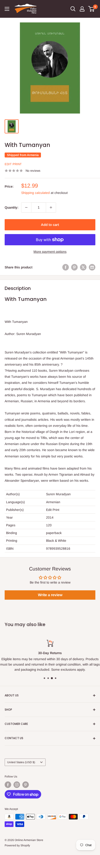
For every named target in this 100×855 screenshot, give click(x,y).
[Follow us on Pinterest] (25, 784)
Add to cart (50, 225)
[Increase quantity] (51, 207)
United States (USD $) (21, 762)
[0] (91, 9)
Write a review (50, 595)
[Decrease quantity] (26, 207)
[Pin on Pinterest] (74, 267)
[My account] (82, 8)
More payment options (50, 251)
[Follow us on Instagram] (16, 784)
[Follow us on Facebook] (8, 784)
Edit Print (13, 164)
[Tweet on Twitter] (83, 267)
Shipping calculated (35, 193)
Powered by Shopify (17, 845)
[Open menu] (7, 9)
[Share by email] (92, 267)
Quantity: (11, 207)
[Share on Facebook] (65, 267)
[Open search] (73, 8)
